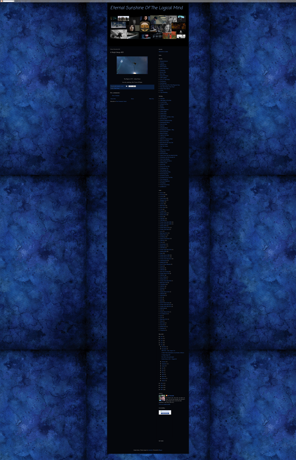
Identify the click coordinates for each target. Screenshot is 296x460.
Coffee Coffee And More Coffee (167, 117)
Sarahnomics (163, 151)
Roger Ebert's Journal (165, 150)
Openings (162, 328)
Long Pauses (163, 137)
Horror (161, 192)
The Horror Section (164, 175)
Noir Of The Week (164, 68)
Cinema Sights (163, 111)
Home (132, 98)
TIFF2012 (162, 240)
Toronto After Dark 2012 (165, 258)
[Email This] (129, 86)
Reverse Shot (163, 72)
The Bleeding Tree (164, 168)
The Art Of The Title (165, 166)
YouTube (162, 202)
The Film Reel (163, 83)
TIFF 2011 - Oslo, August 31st (168, 350)
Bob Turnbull (171, 395)
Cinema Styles (163, 113)
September (164, 363)
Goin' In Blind (163, 277)
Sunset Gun (162, 164)
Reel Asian (162, 323)
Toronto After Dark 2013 (165, 306)
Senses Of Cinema (164, 75)
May (163, 372)
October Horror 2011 (164, 257)
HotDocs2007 (163, 279)
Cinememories (163, 115)
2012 (161, 317)
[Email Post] (126, 86)
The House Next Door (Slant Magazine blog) (170, 85)
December (164, 346)
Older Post (151, 98)
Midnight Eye (163, 65)
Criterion (162, 63)
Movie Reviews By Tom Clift (166, 142)
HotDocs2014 (163, 326)
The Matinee (163, 183)
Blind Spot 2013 (163, 233)
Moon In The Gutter (164, 140)
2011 (161, 297)
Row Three (162, 74)
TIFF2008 (162, 220)
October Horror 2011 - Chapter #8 (169, 359)
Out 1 (161, 148)
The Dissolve (163, 81)
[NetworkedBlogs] (165, 411)
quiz (161, 315)
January (163, 380)
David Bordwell (163, 118)
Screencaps (162, 194)
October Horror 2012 (164, 273)
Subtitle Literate (163, 162)
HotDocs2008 (163, 251)
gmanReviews (163, 186)
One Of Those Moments (165, 264)
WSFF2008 (162, 308)
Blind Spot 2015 (163, 319)
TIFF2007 (162, 218)
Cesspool (162, 211)
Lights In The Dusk (164, 135)
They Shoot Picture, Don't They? (167, 87)
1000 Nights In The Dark (165, 100)
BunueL (162, 106)
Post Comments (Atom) (121, 101)
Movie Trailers (163, 66)
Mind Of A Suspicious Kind (166, 139)
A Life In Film (163, 102)
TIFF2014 (162, 293)
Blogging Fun (163, 200)
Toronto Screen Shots (165, 184)
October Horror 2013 (164, 291)
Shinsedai (162, 268)
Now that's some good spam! (167, 357)
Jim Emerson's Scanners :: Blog (167, 129)
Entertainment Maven (165, 122)
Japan (161, 253)
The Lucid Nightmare (165, 181)
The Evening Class (164, 173)
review (161, 196)
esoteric (161, 203)
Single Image (116, 88)
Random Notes (163, 213)
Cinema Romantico (164, 109)
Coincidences (163, 284)
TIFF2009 (162, 247)
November (164, 348)
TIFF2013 (162, 286)
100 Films (162, 98)
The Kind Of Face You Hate (166, 177)
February (164, 378)
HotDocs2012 (163, 262)
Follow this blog (165, 413)
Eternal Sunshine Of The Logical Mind (146, 8)
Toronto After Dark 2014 (165, 280)
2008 (161, 387)
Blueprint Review (164, 61)
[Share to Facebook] (133, 86)
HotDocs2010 (163, 214)
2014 (161, 310)
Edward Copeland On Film (166, 120)
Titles (161, 242)
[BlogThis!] (131, 86)
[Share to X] (132, 86)
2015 (161, 336)
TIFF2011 (162, 275)
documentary (163, 244)
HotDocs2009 (163, 225)
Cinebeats (162, 107)
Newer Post (113, 98)
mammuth (150, 450)
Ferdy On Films (163, 124)
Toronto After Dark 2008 (165, 222)
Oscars (161, 266)
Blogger (160, 450)
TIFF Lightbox (163, 77)
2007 (161, 389)
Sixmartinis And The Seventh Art (167, 157)
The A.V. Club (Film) (165, 79)
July (163, 368)
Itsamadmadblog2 (164, 128)
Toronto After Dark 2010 (165, 249)
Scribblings (162, 236)
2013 (161, 299)
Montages (162, 288)
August (163, 366)
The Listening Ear (164, 179)
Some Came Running (164, 159)
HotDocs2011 (163, 235)
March (163, 376)
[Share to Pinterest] (135, 86)
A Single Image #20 (165, 355)
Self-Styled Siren (164, 153)
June (163, 370)
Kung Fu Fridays (164, 133)
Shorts (161, 216)
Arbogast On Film (164, 104)
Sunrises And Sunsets (165, 238)
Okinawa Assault (164, 144)
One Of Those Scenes (165, 302)
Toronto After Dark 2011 (165, 304)
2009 (161, 385)
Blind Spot (162, 205)
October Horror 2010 (164, 227)
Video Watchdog (163, 92)
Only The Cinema (164, 146)
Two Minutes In (163, 313)
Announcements (163, 260)
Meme (161, 321)
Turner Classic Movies (165, 88)
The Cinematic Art (164, 170)
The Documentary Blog (165, 172)
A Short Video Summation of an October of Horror (172, 352)
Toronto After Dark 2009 (165, 224)
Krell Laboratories (164, 131)
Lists (161, 209)
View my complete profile (164, 404)
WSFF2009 (162, 295)
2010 (161, 383)
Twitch (161, 90)
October (164, 361)
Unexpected (162, 330)
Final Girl (162, 126)
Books (161, 301)
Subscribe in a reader (163, 51)
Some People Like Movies (166, 161)
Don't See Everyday (164, 271)
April (163, 374)
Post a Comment (115, 95)
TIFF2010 (162, 269)
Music (161, 290)
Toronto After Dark (164, 229)
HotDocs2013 (163, 246)
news (161, 231)
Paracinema (162, 70)
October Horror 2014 (164, 312)
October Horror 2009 (164, 255)
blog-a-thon (162, 207)
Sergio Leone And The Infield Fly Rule (168, 155)
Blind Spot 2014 (163, 282)
